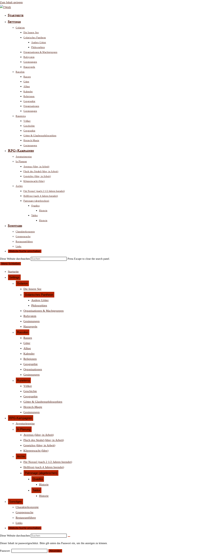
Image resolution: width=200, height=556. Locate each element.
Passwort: (5, 550)
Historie (44, 484)
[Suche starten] (69, 536)
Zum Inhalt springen (11, 2)
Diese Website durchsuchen (15, 258)
